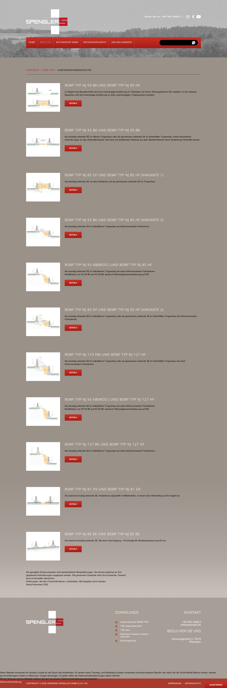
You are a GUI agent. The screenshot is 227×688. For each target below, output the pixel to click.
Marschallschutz (128, 640)
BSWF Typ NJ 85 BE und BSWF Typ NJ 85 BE (102, 534)
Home (32, 42)
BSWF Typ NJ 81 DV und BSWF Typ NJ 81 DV (103, 489)
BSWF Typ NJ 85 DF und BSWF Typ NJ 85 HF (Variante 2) (114, 309)
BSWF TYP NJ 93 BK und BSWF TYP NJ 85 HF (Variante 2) (114, 219)
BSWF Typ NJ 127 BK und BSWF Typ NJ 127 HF (104, 444)
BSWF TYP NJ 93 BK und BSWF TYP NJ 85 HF (102, 85)
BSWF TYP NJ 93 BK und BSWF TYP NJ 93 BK (102, 130)
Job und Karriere (121, 42)
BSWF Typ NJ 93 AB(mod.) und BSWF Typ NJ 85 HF (108, 264)
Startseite (32, 70)
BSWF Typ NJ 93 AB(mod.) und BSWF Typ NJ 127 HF (109, 399)
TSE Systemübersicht (130, 626)
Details (73, 103)
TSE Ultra (125, 630)
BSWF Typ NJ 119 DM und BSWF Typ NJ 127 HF (105, 354)
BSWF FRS (45, 42)
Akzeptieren (215, 685)
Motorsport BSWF (67, 42)
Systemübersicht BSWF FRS (134, 622)
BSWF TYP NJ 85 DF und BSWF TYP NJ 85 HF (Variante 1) (114, 175)
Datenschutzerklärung (10, 682)
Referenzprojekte (94, 42)
